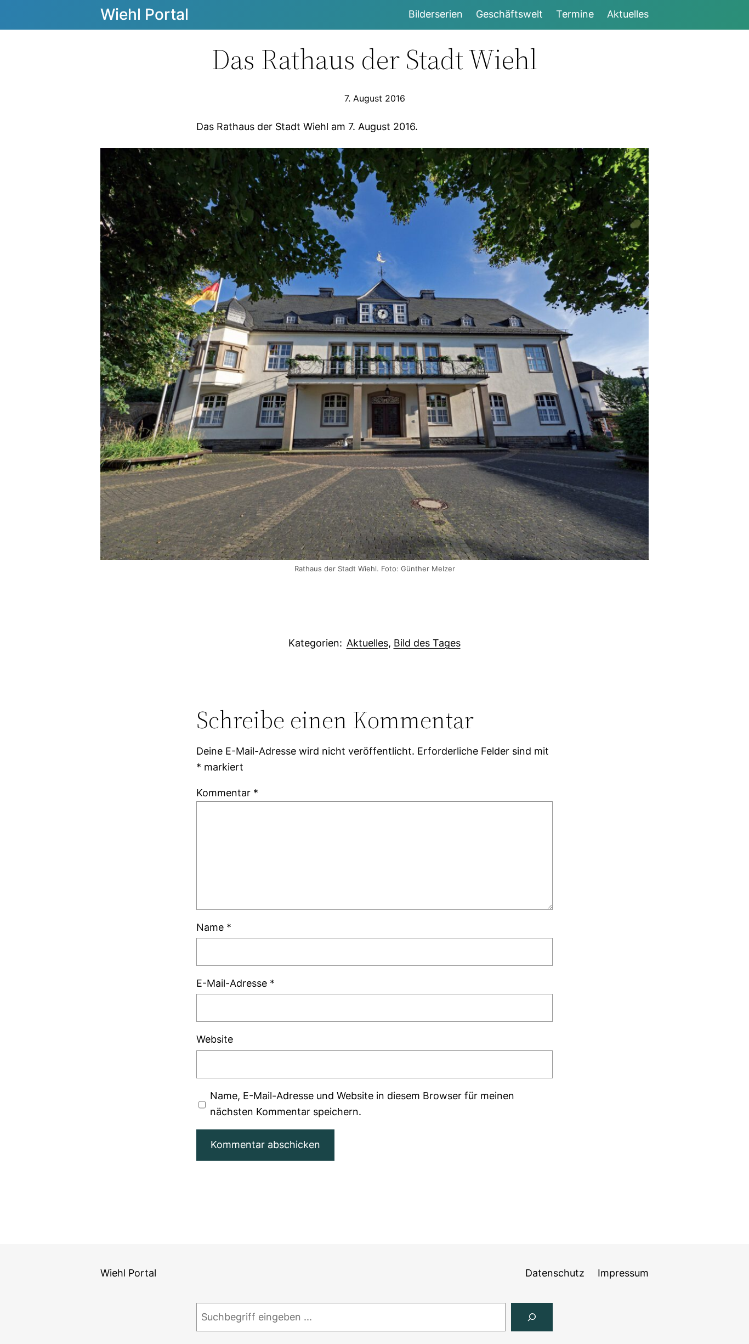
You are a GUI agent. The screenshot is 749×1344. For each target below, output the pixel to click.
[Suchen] (532, 1317)
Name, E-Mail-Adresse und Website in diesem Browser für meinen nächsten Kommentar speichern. (362, 1103)
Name (213, 927)
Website (214, 1039)
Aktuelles (367, 643)
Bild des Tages (427, 643)
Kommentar (227, 792)
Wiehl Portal (144, 14)
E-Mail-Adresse (235, 983)
